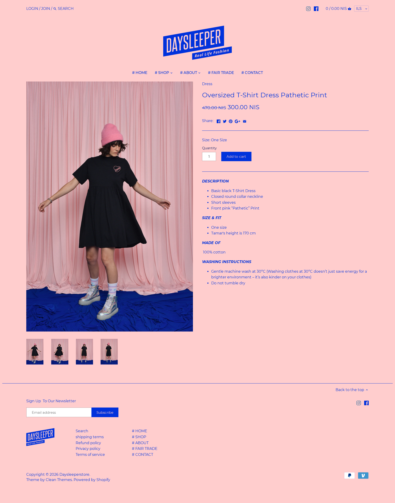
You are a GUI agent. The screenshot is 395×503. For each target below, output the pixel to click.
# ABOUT (140, 443)
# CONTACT (142, 454)
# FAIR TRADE (144, 448)
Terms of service (90, 454)
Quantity (209, 148)
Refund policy (88, 443)
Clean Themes (59, 480)
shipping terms (90, 437)
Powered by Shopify (92, 480)
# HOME (139, 431)
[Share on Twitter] (225, 120)
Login (32, 8)
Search (82, 431)
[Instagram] (308, 8)
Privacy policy (88, 448)
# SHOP (139, 437)
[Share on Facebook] (218, 120)
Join (45, 8)
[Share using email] (244, 120)
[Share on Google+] (237, 120)
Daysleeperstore (74, 474)
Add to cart (236, 156)
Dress (207, 84)
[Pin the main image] (230, 120)
